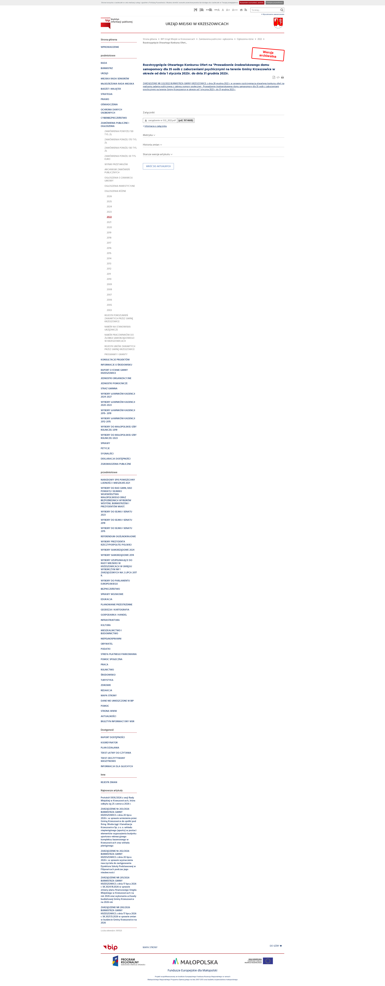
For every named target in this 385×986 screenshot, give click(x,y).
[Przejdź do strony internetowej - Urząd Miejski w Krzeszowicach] (278, 23)
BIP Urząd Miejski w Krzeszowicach (178, 39)
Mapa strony (150, 947)
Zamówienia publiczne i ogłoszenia (216, 39)
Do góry (274, 946)
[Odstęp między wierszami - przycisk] (202, 10)
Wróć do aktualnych (157, 167)
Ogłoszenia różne (245, 39)
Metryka (148, 135)
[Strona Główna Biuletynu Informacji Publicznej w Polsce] (110, 947)
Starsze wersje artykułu (156, 154)
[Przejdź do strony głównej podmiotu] (116, 23)
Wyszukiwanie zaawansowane (273, 14)
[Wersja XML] (278, 78)
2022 (259, 39)
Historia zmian (151, 145)
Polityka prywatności (274, 2)
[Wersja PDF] (274, 78)
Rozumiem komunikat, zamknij (251, 2)
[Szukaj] (282, 9)
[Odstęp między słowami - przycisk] (209, 10)
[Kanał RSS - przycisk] (246, 10)
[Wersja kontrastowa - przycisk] (241, 10)
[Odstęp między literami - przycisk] (195, 10)
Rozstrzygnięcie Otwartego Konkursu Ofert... (165, 43)
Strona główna (150, 39)
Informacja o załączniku (155, 126)
